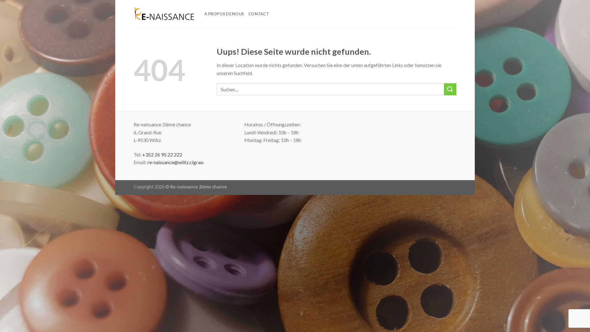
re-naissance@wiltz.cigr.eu (175, 162)
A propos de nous (224, 13)
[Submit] (450, 89)
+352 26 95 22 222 (162, 154)
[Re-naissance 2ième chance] (164, 13)
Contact (258, 13)
